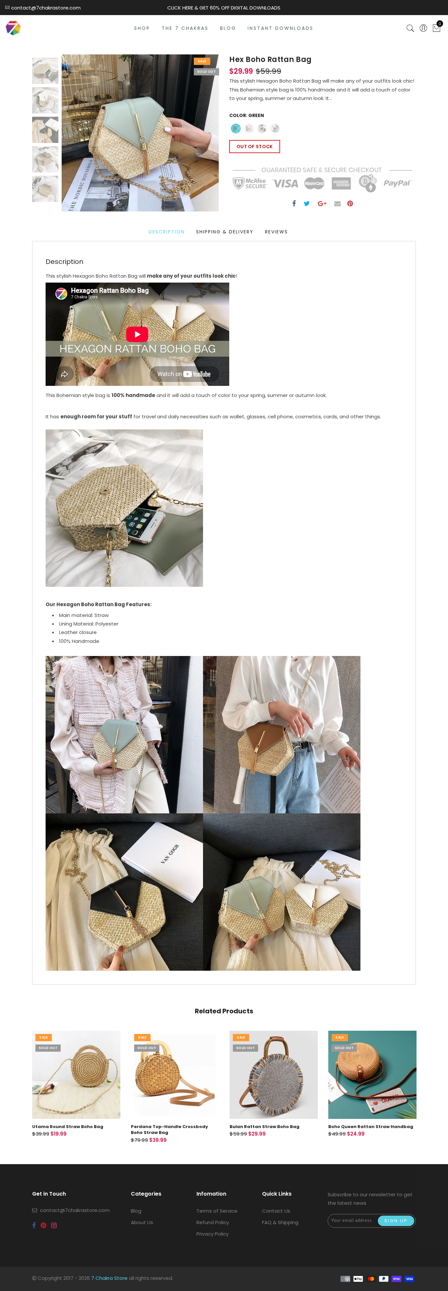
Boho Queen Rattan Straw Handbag (370, 1126)
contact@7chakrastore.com (75, 1210)
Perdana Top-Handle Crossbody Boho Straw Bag (169, 1129)
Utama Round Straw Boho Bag (67, 1126)
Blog (136, 1210)
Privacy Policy (212, 1233)
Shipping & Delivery (225, 231)
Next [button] (198, 136)
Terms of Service (216, 1210)
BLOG (228, 28)
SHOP (142, 28)
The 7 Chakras (185, 28)
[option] (140, 132)
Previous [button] (73, 137)
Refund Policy (212, 1222)
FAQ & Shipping (280, 1222)
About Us (142, 1222)
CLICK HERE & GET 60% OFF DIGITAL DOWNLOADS (223, 7)
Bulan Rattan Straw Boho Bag (264, 1126)
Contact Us (276, 1210)
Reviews (276, 231)
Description (167, 231)
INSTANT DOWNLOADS (281, 28)
